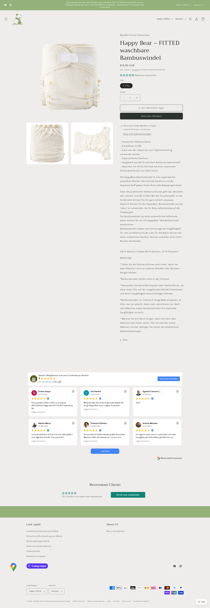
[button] (6, 19)
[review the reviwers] (73, 392)
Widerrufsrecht (79, 601)
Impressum (126, 601)
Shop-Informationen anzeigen (137, 134)
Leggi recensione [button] (38, 412)
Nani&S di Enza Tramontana (43, 601)
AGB (108, 601)
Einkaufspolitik (33, 551)
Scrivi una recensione (169, 379)
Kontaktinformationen (141, 601)
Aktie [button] (125, 340)
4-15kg (126, 86)
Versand (135, 70)
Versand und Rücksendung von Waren (44, 536)
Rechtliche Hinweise (35, 556)
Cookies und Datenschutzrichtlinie (42, 531)
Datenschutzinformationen (38, 546)
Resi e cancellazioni (115, 531)
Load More (105, 451)
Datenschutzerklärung (96, 601)
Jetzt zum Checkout (151, 116)
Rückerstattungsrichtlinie (38, 541)
